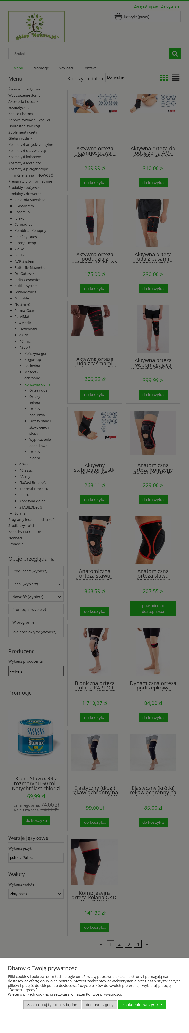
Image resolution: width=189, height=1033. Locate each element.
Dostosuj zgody (100, 1004)
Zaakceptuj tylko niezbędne (52, 1004)
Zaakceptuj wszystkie (142, 1004)
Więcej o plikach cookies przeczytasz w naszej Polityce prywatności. (65, 994)
